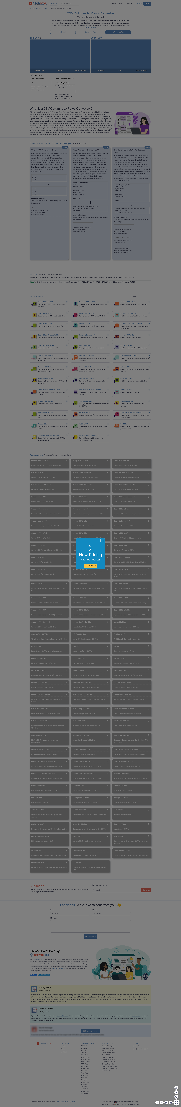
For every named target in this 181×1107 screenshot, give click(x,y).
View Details (89, 566)
